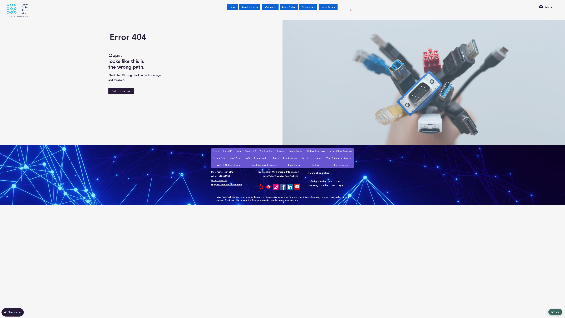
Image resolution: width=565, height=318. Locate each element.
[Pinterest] (268, 187)
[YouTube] (297, 187)
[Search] (351, 10)
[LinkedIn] (290, 187)
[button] (308, 7)
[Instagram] (276, 187)
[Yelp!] (261, 187)
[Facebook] (283, 187)
